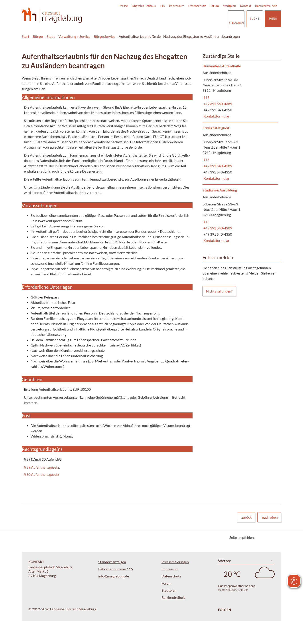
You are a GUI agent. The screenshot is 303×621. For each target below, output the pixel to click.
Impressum (176, 6)
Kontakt (245, 6)
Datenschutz (197, 6)
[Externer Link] (193, 18)
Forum (214, 6)
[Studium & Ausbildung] (240, 215)
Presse (123, 6)
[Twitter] (259, 537)
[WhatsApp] (276, 537)
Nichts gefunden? (219, 291)
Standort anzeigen (112, 562)
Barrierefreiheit (266, 6)
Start (25, 36)
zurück (246, 517)
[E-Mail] (270, 537)
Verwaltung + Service (74, 36)
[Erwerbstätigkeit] (240, 153)
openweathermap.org (241, 586)
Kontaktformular (216, 116)
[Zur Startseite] (52, 15)
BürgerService (104, 36)
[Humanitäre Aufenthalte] (240, 91)
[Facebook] (265, 537)
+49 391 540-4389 (217, 104)
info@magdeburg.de (113, 576)
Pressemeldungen (175, 562)
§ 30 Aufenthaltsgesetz (41, 474)
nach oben (270, 517)
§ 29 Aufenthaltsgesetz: (42, 467)
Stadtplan (229, 6)
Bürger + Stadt (44, 36)
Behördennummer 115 (115, 569)
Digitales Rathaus (144, 6)
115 (162, 6)
